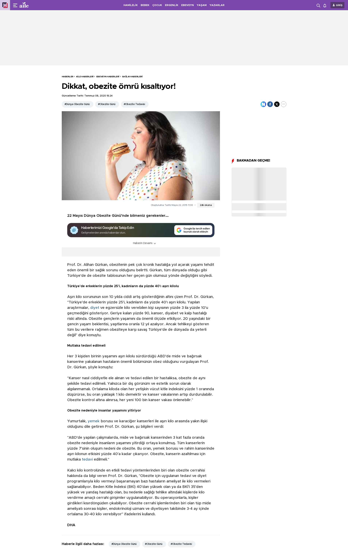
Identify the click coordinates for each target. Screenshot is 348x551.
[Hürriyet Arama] (318, 5)
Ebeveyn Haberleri (107, 76)
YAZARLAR (217, 5)
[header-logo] (31, 5)
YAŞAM (202, 5)
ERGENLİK (171, 5)
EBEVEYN (187, 5)
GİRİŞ (339, 5)
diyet (94, 308)
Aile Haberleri (85, 76)
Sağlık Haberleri (132, 76)
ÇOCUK (157, 5)
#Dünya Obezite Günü (77, 104)
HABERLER (67, 76)
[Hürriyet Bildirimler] (325, 5)
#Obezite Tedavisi (134, 104)
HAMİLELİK (130, 5)
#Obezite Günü (106, 104)
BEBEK (145, 5)
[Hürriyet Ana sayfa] (5, 5)
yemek (94, 421)
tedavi (87, 459)
